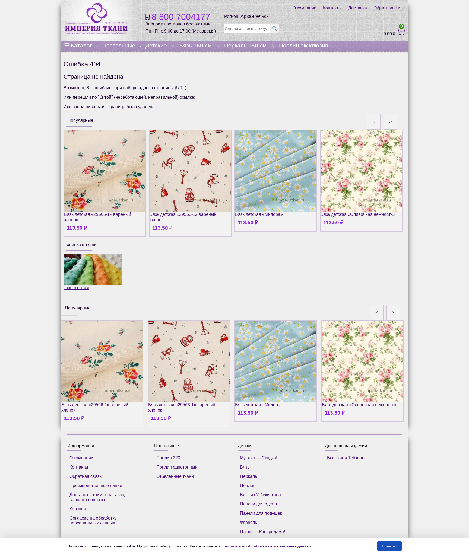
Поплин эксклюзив (303, 45)
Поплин (247, 485)
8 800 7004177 (181, 17)
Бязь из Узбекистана (260, 494)
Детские (156, 45)
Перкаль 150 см (245, 45)
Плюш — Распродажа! (262, 531)
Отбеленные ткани (175, 476)
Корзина (77, 509)
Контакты (332, 8)
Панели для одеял (258, 504)
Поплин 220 (168, 458)
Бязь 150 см (195, 45)
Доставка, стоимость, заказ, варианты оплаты (97, 497)
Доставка (357, 8)
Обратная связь (389, 8)
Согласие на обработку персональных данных (92, 520)
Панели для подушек (261, 513)
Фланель (248, 522)
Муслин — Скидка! (258, 458)
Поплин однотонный (177, 467)
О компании (304, 8)
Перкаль (248, 476)
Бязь (244, 467)
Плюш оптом (76, 287)
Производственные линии (95, 485)
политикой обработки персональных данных (268, 546)
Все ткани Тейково (346, 458)
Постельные (118, 45)
